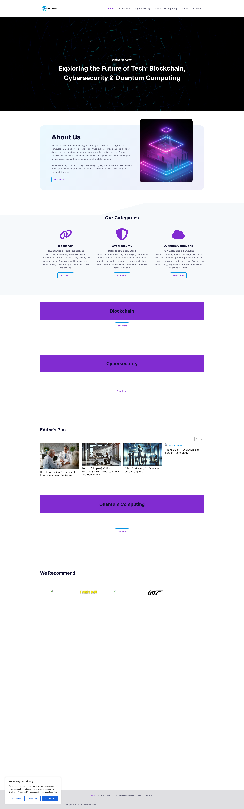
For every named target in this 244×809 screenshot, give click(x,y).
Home (111, 8)
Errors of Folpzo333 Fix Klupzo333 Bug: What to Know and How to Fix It (58, 471)
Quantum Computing (166, 8)
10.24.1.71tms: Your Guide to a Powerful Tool (183, 451)
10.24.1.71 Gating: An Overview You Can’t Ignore (100, 470)
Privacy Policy (104, 795)
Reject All (33, 798)
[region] (33, 790)
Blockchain (124, 8)
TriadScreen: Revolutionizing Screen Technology (140, 451)
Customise (16, 798)
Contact (197, 8)
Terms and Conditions (124, 795)
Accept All (49, 798)
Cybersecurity (142, 8)
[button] (202, 439)
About (185, 8)
